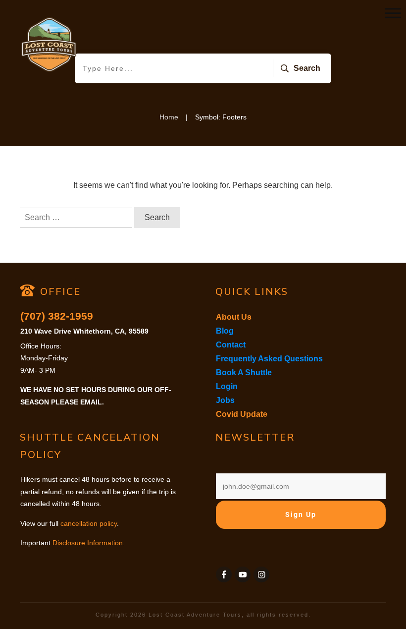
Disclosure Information (87, 543)
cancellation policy (88, 523)
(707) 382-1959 (56, 316)
